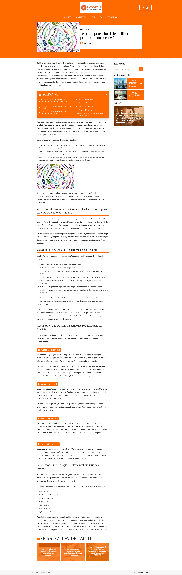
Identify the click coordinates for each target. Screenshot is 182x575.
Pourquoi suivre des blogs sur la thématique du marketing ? (48, 551)
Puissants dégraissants (85, 106)
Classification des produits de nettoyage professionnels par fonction (54, 112)
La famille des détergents (86, 99)
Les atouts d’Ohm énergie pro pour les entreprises (134, 95)
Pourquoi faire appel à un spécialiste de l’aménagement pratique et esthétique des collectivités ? (97, 551)
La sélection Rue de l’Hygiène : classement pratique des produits (90, 114)
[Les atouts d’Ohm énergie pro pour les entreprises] (120, 95)
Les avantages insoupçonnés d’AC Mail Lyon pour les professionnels (135, 84)
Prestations (87, 43)
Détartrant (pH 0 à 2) (84, 103)
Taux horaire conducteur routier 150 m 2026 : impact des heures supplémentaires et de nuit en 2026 (128, 116)
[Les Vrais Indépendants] (91, 7)
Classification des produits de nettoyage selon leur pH (56, 107)
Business (133, 80)
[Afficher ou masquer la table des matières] (82, 95)
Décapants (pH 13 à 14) (85, 110)
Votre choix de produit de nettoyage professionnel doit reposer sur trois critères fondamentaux (55, 101)
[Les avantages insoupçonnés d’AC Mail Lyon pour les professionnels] (120, 83)
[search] (143, 7)
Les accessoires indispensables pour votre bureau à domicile (73, 551)
